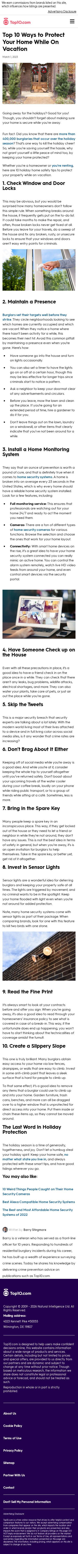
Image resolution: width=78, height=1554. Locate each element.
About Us (9, 1413)
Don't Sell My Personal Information (27, 1502)
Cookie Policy (12, 1426)
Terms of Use (12, 1438)
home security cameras (32, 529)
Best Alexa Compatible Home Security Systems (38, 1201)
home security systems (34, 477)
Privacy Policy (12, 1450)
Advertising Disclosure (62, 11)
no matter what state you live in (35, 1156)
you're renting (62, 165)
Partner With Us (14, 1475)
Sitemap (9, 1463)
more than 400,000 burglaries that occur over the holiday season (38, 138)
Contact (8, 1488)
